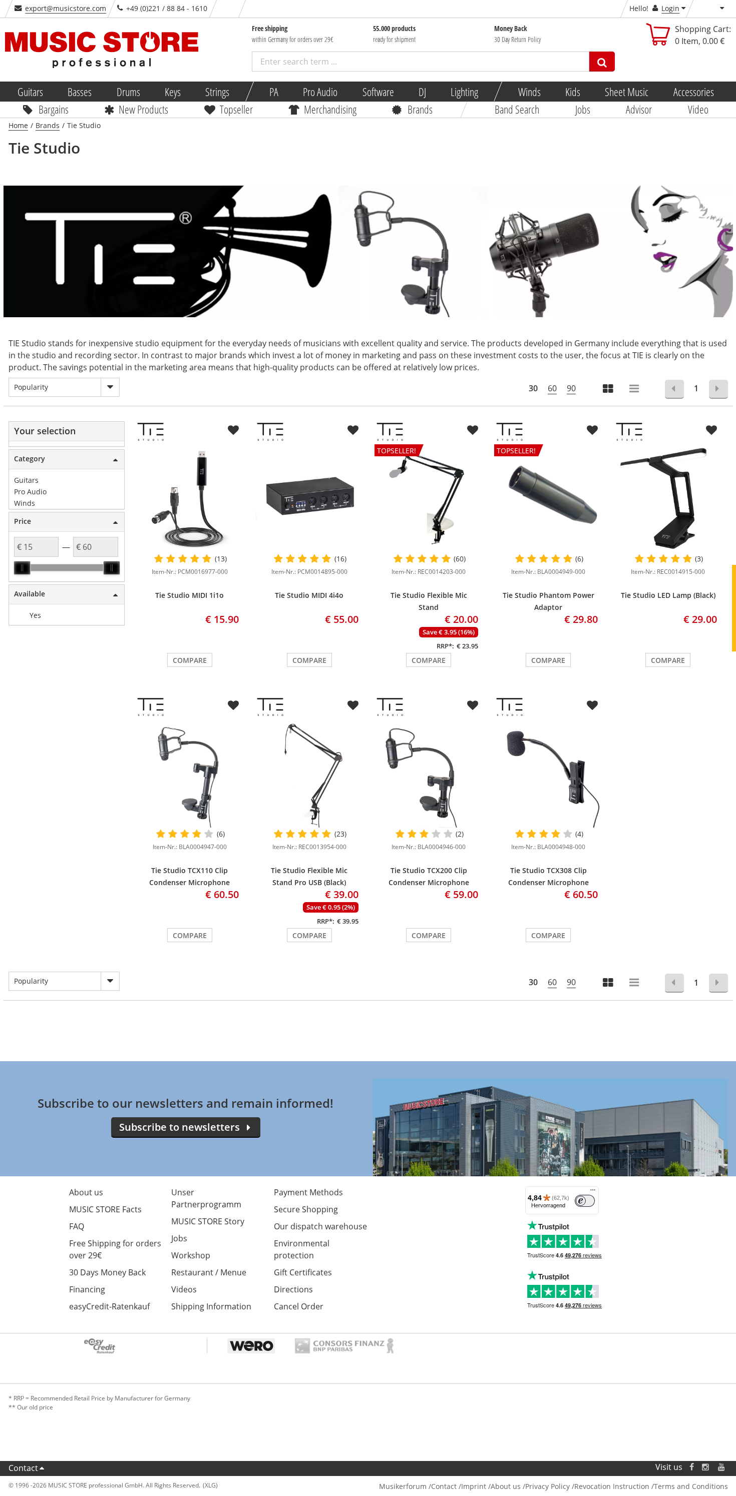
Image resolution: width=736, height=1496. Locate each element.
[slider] (22, 568)
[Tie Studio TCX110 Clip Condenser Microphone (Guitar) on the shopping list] (233, 705)
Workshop (190, 1255)
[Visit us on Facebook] (691, 1467)
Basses (80, 91)
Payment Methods (308, 1192)
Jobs (582, 109)
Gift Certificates (303, 1272)
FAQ (76, 1226)
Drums (128, 91)
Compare (190, 660)
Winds (529, 91)
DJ (422, 91)
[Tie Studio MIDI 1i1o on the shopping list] (233, 430)
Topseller (235, 109)
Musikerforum (403, 1486)
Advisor (639, 109)
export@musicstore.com (65, 8)
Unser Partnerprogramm (206, 1198)
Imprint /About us (491, 1486)
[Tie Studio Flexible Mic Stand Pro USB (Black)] (309, 773)
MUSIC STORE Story (207, 1221)
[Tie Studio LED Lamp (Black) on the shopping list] (711, 430)
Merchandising (329, 109)
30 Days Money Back (107, 1272)
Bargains (54, 109)
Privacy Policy (547, 1486)
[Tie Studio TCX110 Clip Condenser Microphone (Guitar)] (189, 773)
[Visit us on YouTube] (721, 1467)
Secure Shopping (306, 1209)
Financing (87, 1289)
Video (697, 109)
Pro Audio (320, 91)
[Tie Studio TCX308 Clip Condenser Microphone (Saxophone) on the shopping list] (592, 705)
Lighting (464, 91)
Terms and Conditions (691, 1486)
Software (378, 91)
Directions (293, 1289)
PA (273, 91)
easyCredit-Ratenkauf (109, 1306)
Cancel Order (298, 1306)
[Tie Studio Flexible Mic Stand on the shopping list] (472, 430)
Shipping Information (211, 1306)
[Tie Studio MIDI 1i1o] (189, 498)
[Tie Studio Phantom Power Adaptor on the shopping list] (592, 430)
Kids (572, 91)
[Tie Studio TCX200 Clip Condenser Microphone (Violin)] (429, 773)
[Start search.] (602, 62)
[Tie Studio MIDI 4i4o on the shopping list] (352, 430)
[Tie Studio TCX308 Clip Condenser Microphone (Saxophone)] (548, 773)
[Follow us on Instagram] (705, 1467)
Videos (184, 1289)
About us (86, 1192)
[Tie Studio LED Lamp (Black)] (668, 498)
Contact (23, 1467)
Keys (173, 91)
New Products (143, 109)
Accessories (693, 91)
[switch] (585, 1201)
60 (552, 388)
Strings (217, 91)
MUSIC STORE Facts (105, 1209)
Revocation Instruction (611, 1486)
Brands (420, 109)
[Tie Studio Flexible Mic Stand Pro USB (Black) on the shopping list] (352, 705)
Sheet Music (626, 91)
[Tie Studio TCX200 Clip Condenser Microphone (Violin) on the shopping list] (472, 705)
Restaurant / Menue (208, 1272)
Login (670, 8)
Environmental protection (301, 1249)
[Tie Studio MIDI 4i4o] (309, 498)
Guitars (30, 91)
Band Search (517, 109)
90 (571, 388)
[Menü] (593, 1192)
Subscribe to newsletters (179, 1127)
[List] (634, 389)
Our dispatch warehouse (320, 1226)
